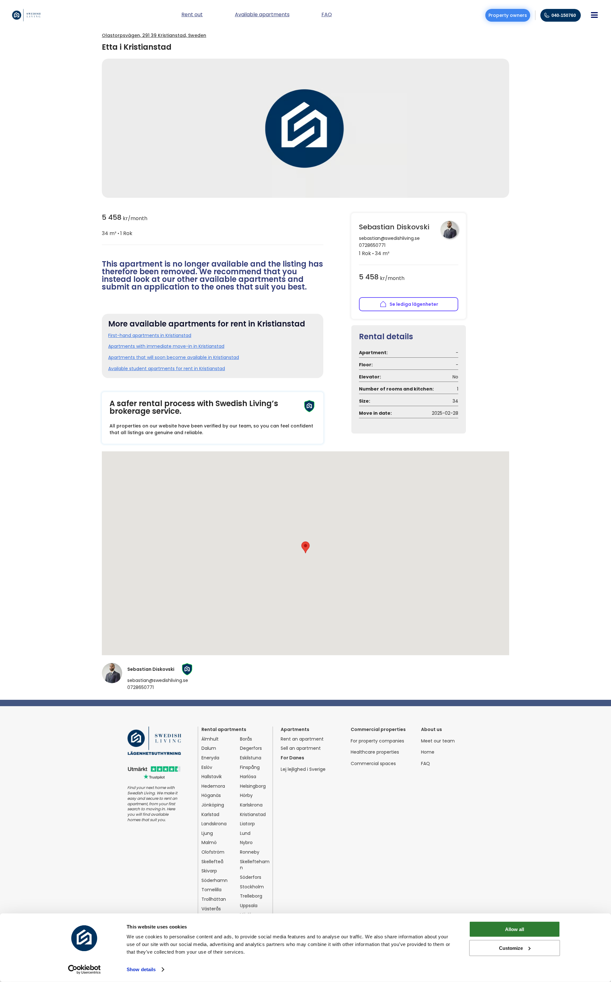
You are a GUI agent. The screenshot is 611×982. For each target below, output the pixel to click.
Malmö (209, 843)
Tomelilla (211, 890)
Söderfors (250, 877)
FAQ (425, 764)
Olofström (212, 852)
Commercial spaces (373, 764)
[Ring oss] (547, 15)
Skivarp (209, 871)
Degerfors (251, 748)
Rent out (192, 15)
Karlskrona (251, 805)
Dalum (208, 748)
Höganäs (211, 795)
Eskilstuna (250, 758)
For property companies (377, 741)
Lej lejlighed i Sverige (303, 769)
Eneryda (210, 758)
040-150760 (563, 15)
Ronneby (249, 852)
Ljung (207, 833)
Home (427, 752)
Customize (511, 947)
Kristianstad (253, 815)
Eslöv (206, 767)
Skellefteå (212, 862)
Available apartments (262, 15)
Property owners (507, 15)
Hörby (246, 795)
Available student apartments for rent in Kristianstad (166, 369)
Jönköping (212, 805)
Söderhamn (214, 881)
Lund (245, 833)
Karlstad (210, 815)
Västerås (211, 909)
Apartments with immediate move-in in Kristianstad (166, 346)
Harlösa (248, 777)
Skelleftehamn (255, 865)
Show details (141, 969)
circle (118, 233)
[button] (305, 547)
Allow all (514, 929)
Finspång (250, 767)
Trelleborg (251, 896)
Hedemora (213, 786)
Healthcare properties (375, 752)
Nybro (246, 843)
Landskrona (214, 824)
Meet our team (438, 741)
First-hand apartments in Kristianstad (149, 336)
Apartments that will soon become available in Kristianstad (173, 358)
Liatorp (247, 824)
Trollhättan (213, 899)
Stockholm (252, 887)
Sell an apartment (301, 748)
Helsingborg (253, 786)
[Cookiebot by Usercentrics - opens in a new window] (84, 969)
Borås (246, 739)
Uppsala (248, 906)
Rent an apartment (302, 739)
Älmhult (210, 739)
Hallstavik (211, 777)
